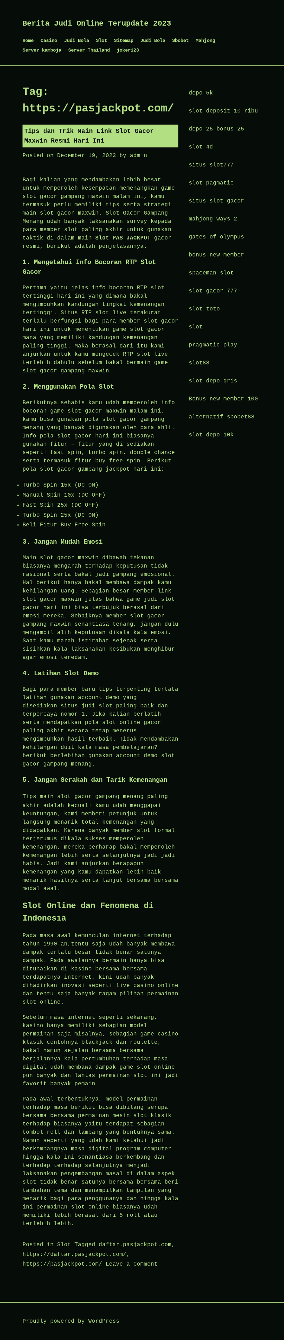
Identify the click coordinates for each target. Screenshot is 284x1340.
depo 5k (201, 93)
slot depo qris (213, 381)
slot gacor (74, 797)
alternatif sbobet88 (222, 417)
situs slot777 (211, 165)
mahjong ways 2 (213, 219)
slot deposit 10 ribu (223, 111)
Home (28, 40)
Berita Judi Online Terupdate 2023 (97, 23)
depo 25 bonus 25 (216, 129)
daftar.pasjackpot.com (135, 1245)
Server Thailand (89, 50)
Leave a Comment (132, 1264)
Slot (101, 40)
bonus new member (216, 255)
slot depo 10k (211, 435)
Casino (49, 40)
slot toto (204, 309)
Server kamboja (42, 50)
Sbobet (180, 40)
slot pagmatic (211, 183)
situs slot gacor (216, 201)
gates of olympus (216, 237)
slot (196, 327)
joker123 (128, 50)
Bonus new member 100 (223, 399)
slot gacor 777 (213, 291)
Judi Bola (76, 40)
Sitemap (123, 40)
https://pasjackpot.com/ (62, 1264)
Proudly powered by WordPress (71, 1321)
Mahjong (205, 40)
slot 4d (201, 147)
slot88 (199, 363)
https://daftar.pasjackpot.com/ (74, 1254)
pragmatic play (213, 345)
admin (138, 156)
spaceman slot (211, 273)
